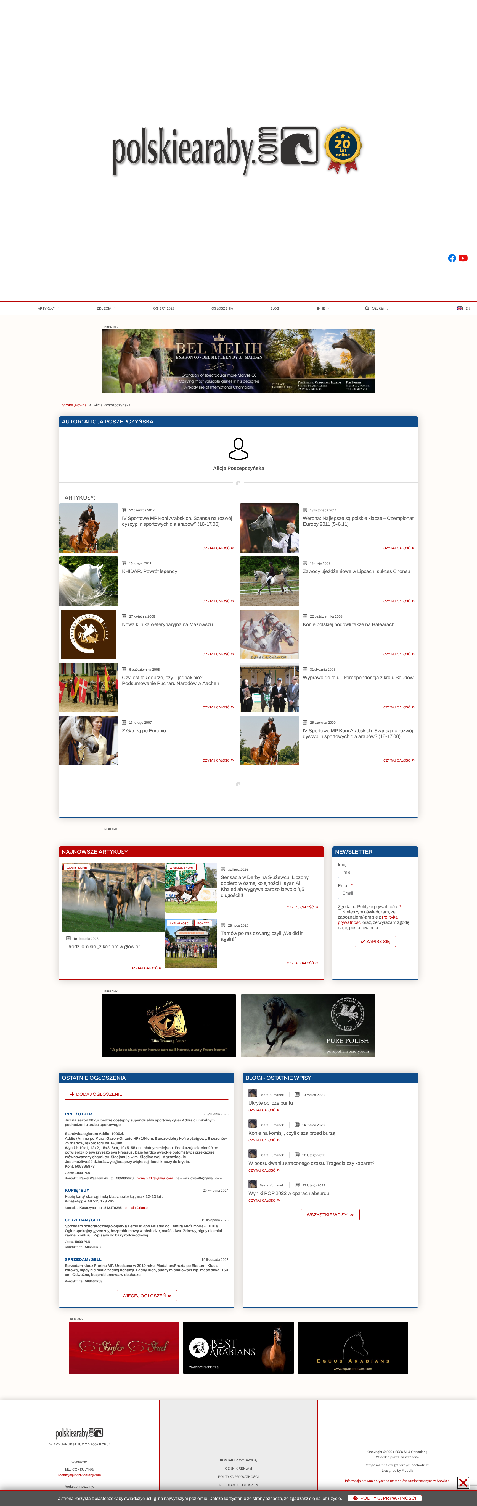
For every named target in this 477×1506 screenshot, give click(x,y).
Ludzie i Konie (77, 867)
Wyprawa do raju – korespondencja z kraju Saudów (358, 677)
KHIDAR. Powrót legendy (149, 571)
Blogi (275, 308)
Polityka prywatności (238, 1477)
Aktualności (179, 923)
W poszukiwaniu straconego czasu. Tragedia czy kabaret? (311, 1163)
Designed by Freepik (397, 1471)
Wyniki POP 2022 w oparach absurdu (288, 1193)
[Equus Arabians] (353, 1372)
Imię (342, 864)
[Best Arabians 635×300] (238, 1372)
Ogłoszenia (222, 308)
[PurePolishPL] (308, 1055)
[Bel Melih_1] (238, 391)
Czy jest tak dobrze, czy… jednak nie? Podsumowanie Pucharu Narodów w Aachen (170, 680)
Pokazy (203, 923)
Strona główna (74, 405)
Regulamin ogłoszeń (238, 1485)
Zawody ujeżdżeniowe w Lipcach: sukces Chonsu (356, 571)
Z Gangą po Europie (144, 730)
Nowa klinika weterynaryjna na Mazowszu (167, 624)
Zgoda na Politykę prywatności (368, 906)
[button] (147, 1094)
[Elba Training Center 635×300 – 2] (169, 1055)
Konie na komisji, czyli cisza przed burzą (291, 1133)
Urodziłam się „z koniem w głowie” (103, 946)
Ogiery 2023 (163, 308)
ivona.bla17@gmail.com (155, 1178)
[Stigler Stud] (124, 1372)
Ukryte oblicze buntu (270, 1103)
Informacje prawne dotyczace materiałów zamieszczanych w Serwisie (397, 1481)
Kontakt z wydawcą (238, 1460)
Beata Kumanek (271, 1095)
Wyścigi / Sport (182, 867)
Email (344, 885)
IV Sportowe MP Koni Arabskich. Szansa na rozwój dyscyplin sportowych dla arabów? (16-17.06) (177, 521)
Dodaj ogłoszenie (99, 1094)
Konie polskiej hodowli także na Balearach (348, 624)
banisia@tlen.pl (137, 1208)
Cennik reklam (238, 1468)
